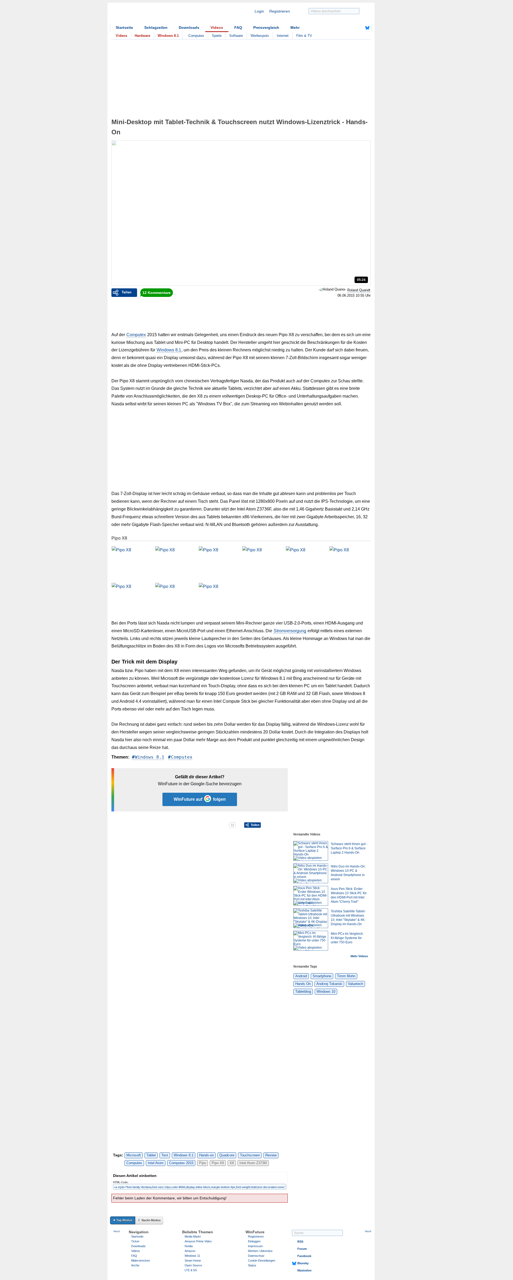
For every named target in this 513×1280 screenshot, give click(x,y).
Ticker (135, 1241)
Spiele (216, 36)
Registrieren (279, 11)
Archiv (135, 1265)
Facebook (304, 1256)
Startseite (124, 27)
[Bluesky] (367, 28)
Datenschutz (256, 1255)
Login (259, 11)
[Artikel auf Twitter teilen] (169, 825)
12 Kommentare (156, 292)
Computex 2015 (181, 1163)
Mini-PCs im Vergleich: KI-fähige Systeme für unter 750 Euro (347, 938)
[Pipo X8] (131, 559)
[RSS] (351, 27)
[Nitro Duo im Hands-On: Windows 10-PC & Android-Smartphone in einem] (311, 873)
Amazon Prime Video (198, 1241)
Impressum (255, 1246)
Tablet (151, 1155)
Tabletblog (303, 992)
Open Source (193, 1265)
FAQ (238, 27)
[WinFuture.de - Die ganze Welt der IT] (155, 14)
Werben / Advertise (260, 1250)
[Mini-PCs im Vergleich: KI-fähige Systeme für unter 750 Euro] (311, 940)
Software (236, 36)
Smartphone (322, 976)
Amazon (190, 1250)
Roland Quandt (358, 290)
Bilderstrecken (140, 1260)
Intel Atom (156, 1163)
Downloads (189, 27)
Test (164, 1155)
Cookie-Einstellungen (261, 1260)
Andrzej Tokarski (329, 984)
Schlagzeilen (156, 27)
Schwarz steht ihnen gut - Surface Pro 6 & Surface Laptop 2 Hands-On (349, 848)
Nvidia (189, 1246)
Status (252, 1265)
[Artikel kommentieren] (209, 825)
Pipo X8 (119, 538)
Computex (196, 36)
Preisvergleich (266, 27)
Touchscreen (250, 1155)
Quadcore (226, 1155)
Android (301, 976)
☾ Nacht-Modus (149, 1220)
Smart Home (193, 1260)
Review (271, 1155)
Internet (283, 36)
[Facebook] (359, 27)
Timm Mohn (346, 976)
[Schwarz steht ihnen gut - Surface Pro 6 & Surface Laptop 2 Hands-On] (311, 851)
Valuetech (355, 984)
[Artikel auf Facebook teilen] (130, 825)
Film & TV (304, 36)
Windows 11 (192, 1255)
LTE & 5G (191, 1270)
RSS (300, 1241)
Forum (302, 1248)
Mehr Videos (359, 956)
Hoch (117, 1231)
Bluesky (303, 1263)
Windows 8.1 (169, 350)
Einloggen (254, 1241)
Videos (217, 27)
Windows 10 (326, 992)
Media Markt (193, 1236)
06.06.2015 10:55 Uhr (354, 295)
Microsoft (133, 1155)
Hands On (303, 984)
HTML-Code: (121, 1182)
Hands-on (206, 1155)
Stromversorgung (290, 631)
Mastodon (304, 1270)
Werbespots (260, 36)
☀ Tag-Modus (122, 1220)
